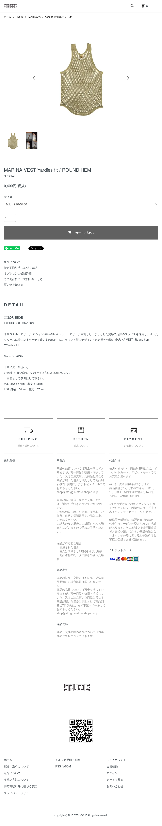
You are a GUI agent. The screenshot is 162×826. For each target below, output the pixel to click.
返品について (12, 262)
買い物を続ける (13, 284)
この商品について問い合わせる (23, 279)
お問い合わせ (115, 786)
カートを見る (115, 779)
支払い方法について (16, 779)
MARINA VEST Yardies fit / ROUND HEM (50, 16)
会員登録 (112, 766)
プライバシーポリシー (18, 793)
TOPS (20, 16)
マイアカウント (116, 760)
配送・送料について (16, 766)
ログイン (112, 773)
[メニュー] (156, 6)
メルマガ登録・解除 (67, 760)
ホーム (7, 16)
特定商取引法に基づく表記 (20, 267)
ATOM (67, 766)
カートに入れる (85, 233)
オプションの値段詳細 (18, 273)
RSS (58, 766)
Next (127, 78)
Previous (35, 78)
